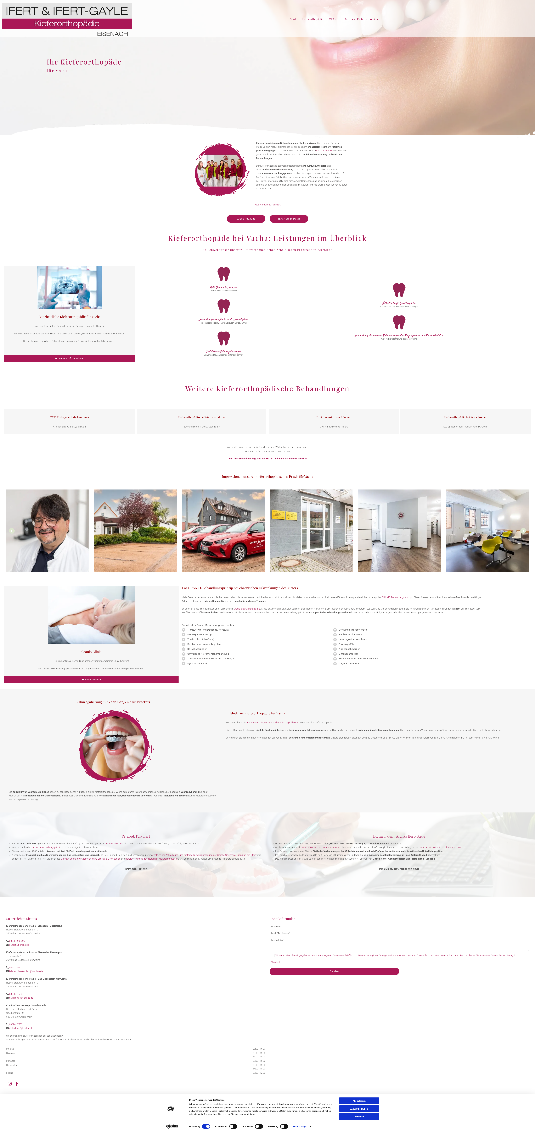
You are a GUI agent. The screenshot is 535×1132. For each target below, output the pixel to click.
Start (293, 19)
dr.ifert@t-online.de (19, 944)
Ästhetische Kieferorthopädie (399, 303)
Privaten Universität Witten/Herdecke (321, 847)
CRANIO (334, 19)
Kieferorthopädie (312, 19)
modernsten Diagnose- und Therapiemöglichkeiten (272, 722)
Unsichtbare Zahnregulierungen (223, 351)
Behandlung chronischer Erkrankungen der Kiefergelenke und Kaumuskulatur (399, 335)
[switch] (233, 1126)
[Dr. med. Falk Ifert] (67, 19)
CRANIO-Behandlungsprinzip (46, 847)
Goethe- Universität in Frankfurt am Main (440, 847)
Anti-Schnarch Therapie (223, 287)
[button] (246, 219)
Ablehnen (359, 1116)
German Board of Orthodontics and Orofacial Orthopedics (91, 858)
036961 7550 (15, 994)
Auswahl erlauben (359, 1109)
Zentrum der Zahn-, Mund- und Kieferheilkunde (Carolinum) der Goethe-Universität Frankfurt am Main (204, 855)
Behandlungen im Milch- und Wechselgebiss (224, 319)
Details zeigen (300, 1126)
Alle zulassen (359, 1101)
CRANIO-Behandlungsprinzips (397, 597)
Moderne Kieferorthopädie (362, 19)
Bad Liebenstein (324, 150)
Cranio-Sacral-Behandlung (247, 608)
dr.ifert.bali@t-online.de (21, 997)
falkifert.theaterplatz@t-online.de (26, 971)
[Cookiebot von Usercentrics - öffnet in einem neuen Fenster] (171, 1126)
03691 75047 (15, 967)
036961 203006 (17, 941)
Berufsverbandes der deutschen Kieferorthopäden (151, 858)
